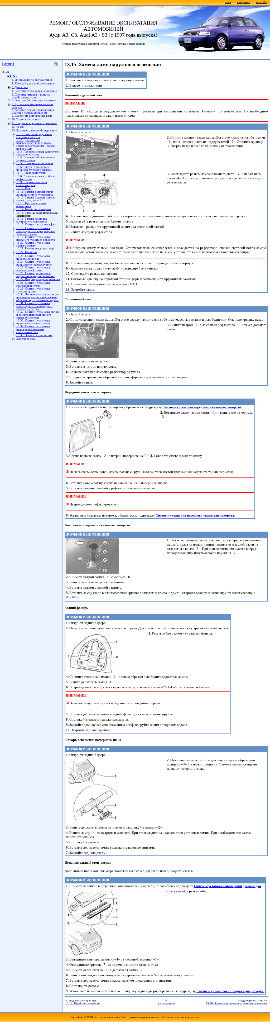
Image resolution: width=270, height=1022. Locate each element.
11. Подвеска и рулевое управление (34, 123)
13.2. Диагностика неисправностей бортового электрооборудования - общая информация (35, 144)
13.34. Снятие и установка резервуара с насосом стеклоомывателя (33, 329)
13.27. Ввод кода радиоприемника (38, 279)
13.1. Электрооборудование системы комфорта (34, 136)
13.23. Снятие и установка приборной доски (33, 257)
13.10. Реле (23, 188)
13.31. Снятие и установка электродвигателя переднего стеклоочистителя (34, 306)
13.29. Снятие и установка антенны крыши (33, 290)
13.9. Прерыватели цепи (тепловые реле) (31, 184)
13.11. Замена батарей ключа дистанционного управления (34, 193)
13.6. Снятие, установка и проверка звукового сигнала (34, 168)
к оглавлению (166, 1003)
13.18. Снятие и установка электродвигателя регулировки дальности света (35, 231)
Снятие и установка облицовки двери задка (227, 886)
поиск (228, 2)
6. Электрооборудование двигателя (34, 100)
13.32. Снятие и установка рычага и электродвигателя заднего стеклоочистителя (38, 314)
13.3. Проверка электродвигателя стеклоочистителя (37, 153)
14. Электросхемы (23, 338)
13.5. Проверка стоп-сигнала (34, 163)
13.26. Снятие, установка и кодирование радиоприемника (35, 275)
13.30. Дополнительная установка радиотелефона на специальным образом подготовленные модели (37, 297)
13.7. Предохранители (30, 172)
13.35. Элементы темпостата (34, 335)
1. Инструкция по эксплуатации (32, 79)
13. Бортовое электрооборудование (34, 130)
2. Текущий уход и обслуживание (33, 83)
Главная (8, 64)
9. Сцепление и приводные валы (32, 115)
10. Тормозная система (26, 119)
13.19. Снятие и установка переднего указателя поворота (35, 238)
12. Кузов (17, 126)
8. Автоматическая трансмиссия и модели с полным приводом (33, 111)
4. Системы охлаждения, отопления (34, 90)
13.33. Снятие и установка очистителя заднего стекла (33, 322)
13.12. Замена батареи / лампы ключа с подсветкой (35, 199)
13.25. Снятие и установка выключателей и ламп (33, 269)
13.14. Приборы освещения (33, 209)
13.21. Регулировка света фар (35, 248)
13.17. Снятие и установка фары (36, 224)
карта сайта (261, 2)
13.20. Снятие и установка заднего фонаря (33, 244)
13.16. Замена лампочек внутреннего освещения (31, 220)
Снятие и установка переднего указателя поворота (201, 407)
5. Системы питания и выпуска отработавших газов (31, 96)
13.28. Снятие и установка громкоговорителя (33, 284)
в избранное (243, 2)
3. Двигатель (20, 87)
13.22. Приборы (26, 252)
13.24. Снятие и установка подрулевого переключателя (34, 263)
